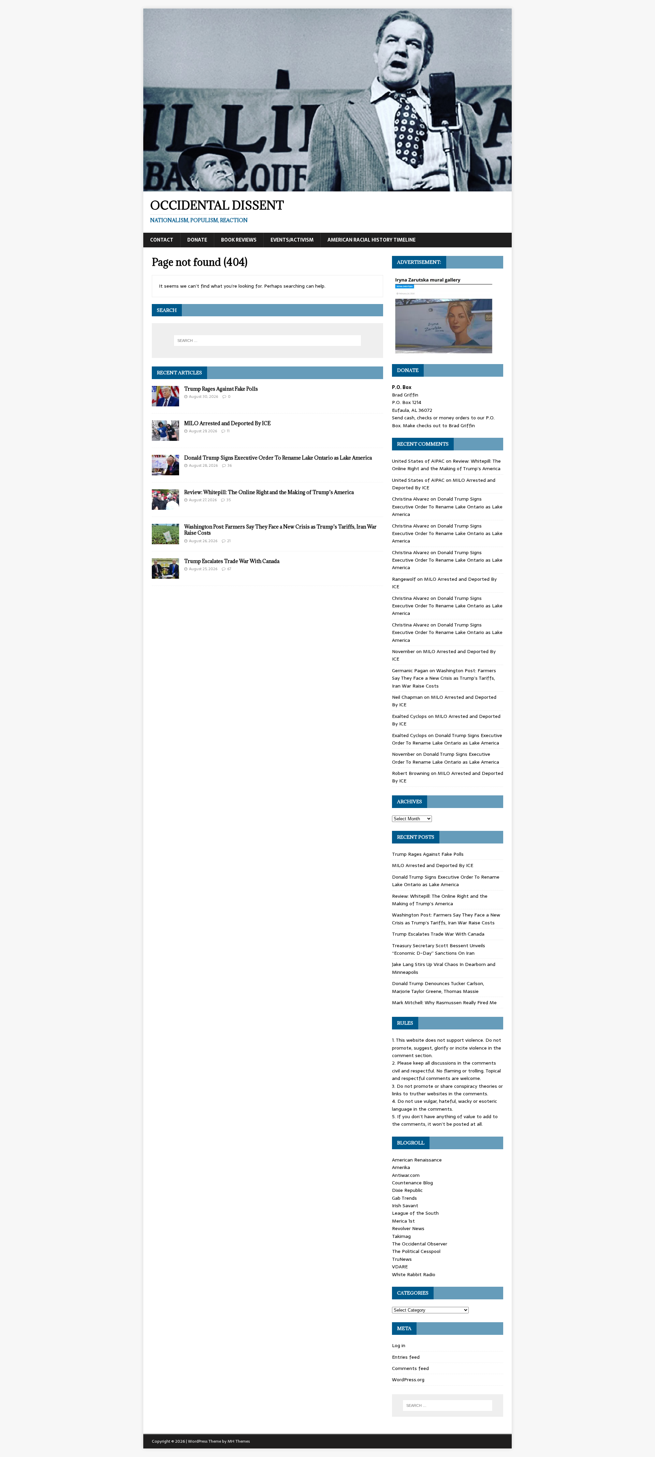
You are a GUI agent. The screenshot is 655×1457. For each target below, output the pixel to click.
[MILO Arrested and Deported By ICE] (165, 437)
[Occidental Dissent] (327, 187)
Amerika (401, 1167)
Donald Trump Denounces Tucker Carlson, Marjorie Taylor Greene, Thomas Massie (438, 987)
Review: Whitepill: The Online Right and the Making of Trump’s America (269, 492)
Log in (398, 1345)
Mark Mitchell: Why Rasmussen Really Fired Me (444, 1002)
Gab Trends (404, 1198)
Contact (161, 240)
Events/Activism (292, 240)
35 (229, 500)
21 (229, 541)
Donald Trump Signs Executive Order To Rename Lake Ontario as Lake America (278, 458)
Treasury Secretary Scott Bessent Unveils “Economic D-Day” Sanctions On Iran (438, 949)
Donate (197, 240)
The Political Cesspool (416, 1251)
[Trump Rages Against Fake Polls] (165, 402)
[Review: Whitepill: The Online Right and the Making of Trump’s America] (165, 506)
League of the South (415, 1213)
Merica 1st (403, 1221)
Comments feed (410, 1368)
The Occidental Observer (419, 1243)
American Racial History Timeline (372, 240)
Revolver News (408, 1228)
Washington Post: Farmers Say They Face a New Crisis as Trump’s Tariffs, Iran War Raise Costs (280, 529)
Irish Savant (405, 1205)
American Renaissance (417, 1160)
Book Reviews (239, 240)
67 (229, 569)
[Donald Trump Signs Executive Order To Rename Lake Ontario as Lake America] (165, 471)
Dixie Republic (407, 1190)
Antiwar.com (406, 1175)
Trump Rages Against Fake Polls (221, 389)
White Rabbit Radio (413, 1274)
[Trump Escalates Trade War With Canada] (165, 575)
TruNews (402, 1259)
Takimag (401, 1236)
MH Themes (239, 1441)
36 (230, 465)
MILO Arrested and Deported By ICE (227, 423)
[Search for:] (267, 340)
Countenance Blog (412, 1182)
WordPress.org (408, 1379)
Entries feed (406, 1357)
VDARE (400, 1266)
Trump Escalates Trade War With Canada (231, 561)
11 (228, 431)
